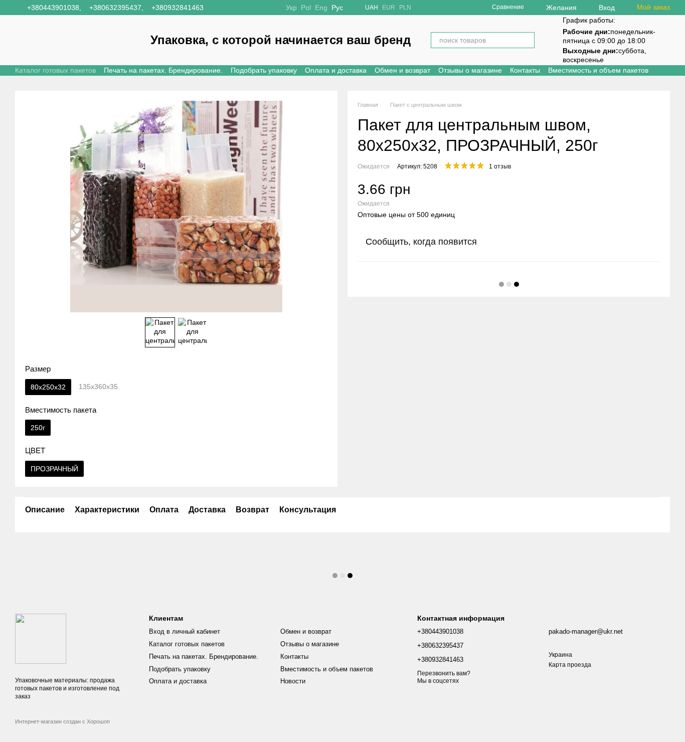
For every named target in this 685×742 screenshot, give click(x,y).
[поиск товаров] (527, 40)
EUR (388, 8)
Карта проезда (570, 664)
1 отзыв (500, 166)
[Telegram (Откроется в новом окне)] (242, 8)
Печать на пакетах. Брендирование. (163, 70)
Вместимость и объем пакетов (598, 70)
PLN (405, 8)
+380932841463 (177, 7)
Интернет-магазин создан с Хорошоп (62, 721)
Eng (321, 7)
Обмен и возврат (402, 70)
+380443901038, (54, 7)
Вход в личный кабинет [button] (184, 631)
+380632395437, (116, 7)
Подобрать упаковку (264, 70)
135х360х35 (98, 387)
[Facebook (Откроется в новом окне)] (230, 8)
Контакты (525, 70)
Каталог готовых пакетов (55, 70)
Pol (306, 7)
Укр (291, 7)
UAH (371, 8)
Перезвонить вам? (443, 673)
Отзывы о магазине (470, 70)
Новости (292, 681)
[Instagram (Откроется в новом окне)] (218, 8)
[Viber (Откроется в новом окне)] (254, 8)
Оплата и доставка (336, 70)
